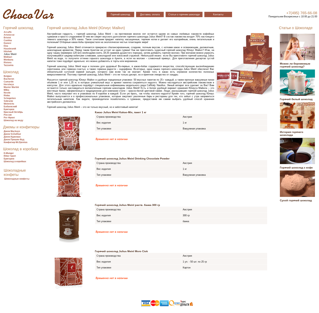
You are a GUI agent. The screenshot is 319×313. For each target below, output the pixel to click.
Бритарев (9, 109)
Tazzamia (8, 65)
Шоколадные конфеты (16, 179)
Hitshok (8, 51)
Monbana (8, 59)
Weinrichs (9, 103)
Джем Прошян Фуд (14, 139)
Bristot (7, 37)
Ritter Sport (10, 156)
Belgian (8, 76)
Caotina (8, 40)
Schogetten (10, 98)
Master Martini (11, 87)
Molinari (8, 57)
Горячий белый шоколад (296, 99)
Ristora (7, 62)
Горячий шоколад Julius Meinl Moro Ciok (121, 251)
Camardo (8, 81)
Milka (6, 90)
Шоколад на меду (13, 120)
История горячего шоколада (291, 133)
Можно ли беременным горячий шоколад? (295, 65)
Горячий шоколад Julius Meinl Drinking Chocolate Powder (132, 158)
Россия (8, 115)
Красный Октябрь (13, 112)
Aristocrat (9, 35)
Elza (6, 46)
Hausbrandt (10, 48)
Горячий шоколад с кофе (296, 167)
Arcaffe (8, 32)
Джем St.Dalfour (12, 134)
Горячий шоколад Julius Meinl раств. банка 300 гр (127, 205)
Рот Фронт (9, 117)
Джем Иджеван (12, 136)
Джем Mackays (12, 131)
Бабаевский (10, 106)
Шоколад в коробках (15, 161)
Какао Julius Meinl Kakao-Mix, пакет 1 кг (120, 112)
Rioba (7, 95)
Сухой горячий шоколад (296, 200)
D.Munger (9, 153)
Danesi (7, 43)
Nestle (7, 92)
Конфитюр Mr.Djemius (16, 142)
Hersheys (9, 84)
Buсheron (9, 79)
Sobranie (8, 101)
